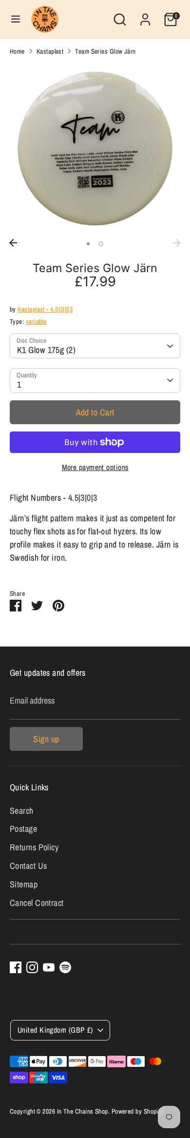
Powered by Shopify (137, 1111)
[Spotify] (65, 967)
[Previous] (13, 243)
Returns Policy (34, 847)
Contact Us (28, 866)
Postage (23, 829)
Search (22, 810)
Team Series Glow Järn (105, 51)
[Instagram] (32, 967)
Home (17, 51)
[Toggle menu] (15, 19)
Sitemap (24, 884)
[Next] (177, 243)
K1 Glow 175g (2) (46, 350)
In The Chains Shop (82, 1111)
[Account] (145, 16)
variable (36, 321)
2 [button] (100, 243)
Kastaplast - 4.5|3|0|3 (45, 309)
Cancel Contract (37, 903)
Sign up (46, 739)
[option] (95, 148)
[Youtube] (49, 967)
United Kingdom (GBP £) (55, 1030)
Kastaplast (50, 51)
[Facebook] (15, 967)
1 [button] (88, 243)
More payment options (95, 467)
